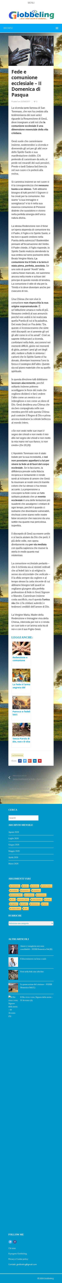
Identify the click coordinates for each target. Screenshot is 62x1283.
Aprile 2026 (13, 857)
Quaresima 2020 (16, 895)
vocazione (14, 890)
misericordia (15, 886)
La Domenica (17, 755)
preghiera (14, 904)
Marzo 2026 (13, 863)
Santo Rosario (37, 899)
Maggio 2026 (14, 851)
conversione (41, 895)
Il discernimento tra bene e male (33, 959)
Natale (45, 904)
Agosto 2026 (13, 832)
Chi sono (12, 1248)
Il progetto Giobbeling (17, 1253)
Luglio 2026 (13, 838)
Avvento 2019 (23, 899)
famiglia (24, 904)
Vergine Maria (15, 908)
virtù (12, 899)
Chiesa (48, 899)
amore (25, 886)
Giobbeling (49, 1278)
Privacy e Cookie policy (18, 1259)
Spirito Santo (47, 886)
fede (26, 908)
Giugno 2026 (13, 845)
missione (35, 886)
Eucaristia (36, 890)
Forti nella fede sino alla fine (32, 971)
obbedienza (35, 904)
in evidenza (29, 895)
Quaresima (25, 890)
